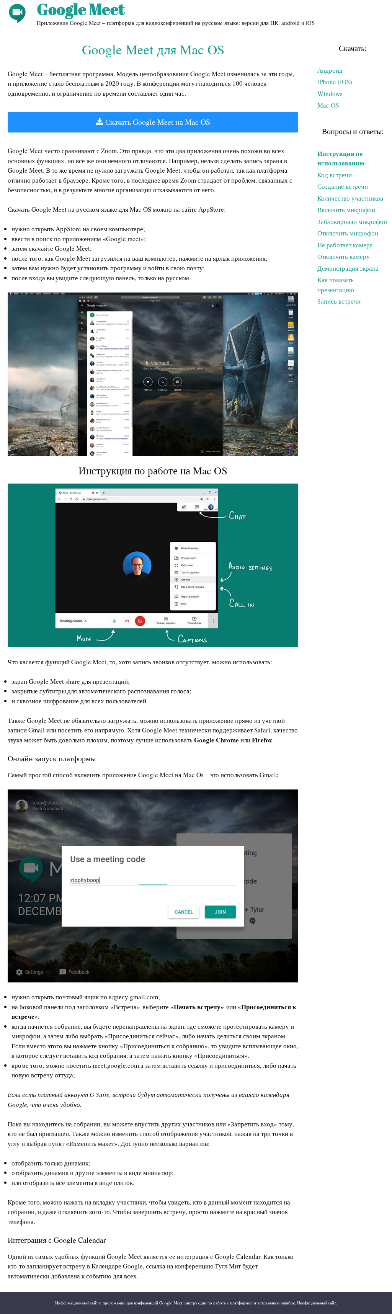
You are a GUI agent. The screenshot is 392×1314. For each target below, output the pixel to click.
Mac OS (328, 105)
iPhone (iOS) (334, 81)
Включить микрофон (346, 209)
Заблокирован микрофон (352, 221)
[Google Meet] (17, 12)
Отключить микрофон (347, 233)
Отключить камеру (343, 256)
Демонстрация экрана (348, 268)
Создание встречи (342, 186)
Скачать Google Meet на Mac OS (156, 122)
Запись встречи (339, 301)
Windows (330, 93)
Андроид (330, 70)
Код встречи (334, 174)
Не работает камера (345, 244)
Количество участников (350, 198)
